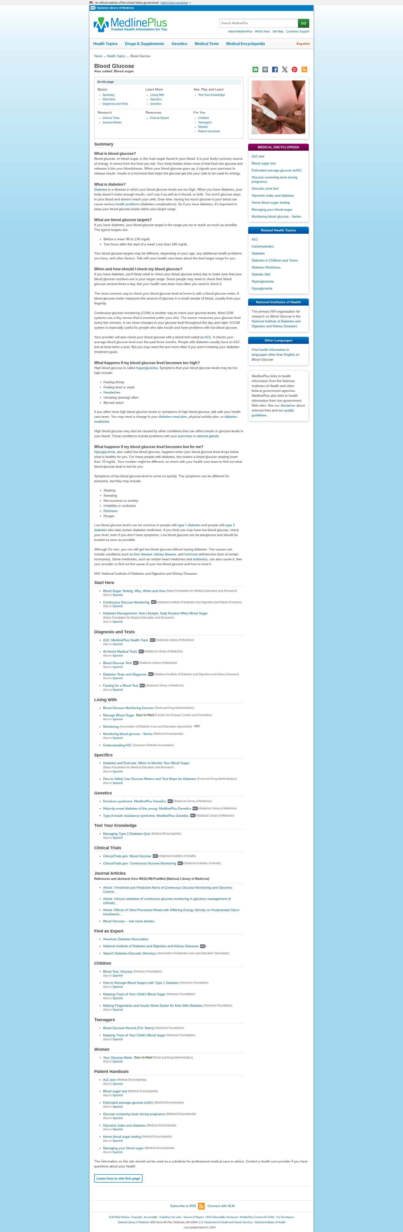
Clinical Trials (111, 118)
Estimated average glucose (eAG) (128, 1102)
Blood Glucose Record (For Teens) (128, 1028)
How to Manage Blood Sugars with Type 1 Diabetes (141, 983)
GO (303, 23)
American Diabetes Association (126, 939)
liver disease (143, 554)
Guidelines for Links (170, 1217)
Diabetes (100, 189)
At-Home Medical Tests (120, 651)
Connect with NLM (221, 1206)
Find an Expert (159, 118)
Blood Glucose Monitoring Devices (128, 708)
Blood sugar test (115, 1091)
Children (203, 118)
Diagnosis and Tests (115, 103)
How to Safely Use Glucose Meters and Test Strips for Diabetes (149, 779)
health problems (127, 204)
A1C (208, 337)
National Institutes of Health (269, 1222)
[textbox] (259, 23)
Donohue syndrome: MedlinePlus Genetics (134, 801)
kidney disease (165, 554)
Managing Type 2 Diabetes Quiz (126, 833)
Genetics (179, 44)
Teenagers (205, 122)
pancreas (185, 436)
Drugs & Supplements (144, 44)
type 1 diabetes (189, 525)
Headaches (112, 392)
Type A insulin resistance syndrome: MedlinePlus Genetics (146, 815)
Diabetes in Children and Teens (275, 260)
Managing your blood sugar (123, 1148)
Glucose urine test (265, 188)
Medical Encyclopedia (245, 44)
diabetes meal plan (173, 416)
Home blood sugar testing (122, 1136)
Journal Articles (112, 122)
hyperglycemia (147, 368)
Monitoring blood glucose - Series (128, 734)
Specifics (156, 99)
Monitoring (111, 726)
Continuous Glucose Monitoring (126, 602)
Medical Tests (207, 44)
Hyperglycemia (263, 281)
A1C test (109, 1080)
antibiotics (200, 559)
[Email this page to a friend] (255, 69)
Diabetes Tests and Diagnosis (125, 674)
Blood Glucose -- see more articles (128, 921)
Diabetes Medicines (266, 267)
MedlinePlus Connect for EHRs (257, 1217)
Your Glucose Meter (117, 1057)
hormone (191, 554)
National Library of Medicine (115, 8)
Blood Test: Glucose (117, 971)
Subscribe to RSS (183, 1206)
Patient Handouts (209, 131)
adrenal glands (208, 436)
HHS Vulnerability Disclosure (222, 1217)
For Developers (285, 1217)
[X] (284, 69)
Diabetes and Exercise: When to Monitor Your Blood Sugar (146, 763)
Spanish (117, 595)
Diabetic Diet (261, 274)
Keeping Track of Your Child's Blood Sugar (134, 994)
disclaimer (288, 405)
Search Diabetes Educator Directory (129, 953)
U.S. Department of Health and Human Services (226, 1222)
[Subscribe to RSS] (304, 69)
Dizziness (111, 511)
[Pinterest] (294, 69)
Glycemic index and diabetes (124, 1125)
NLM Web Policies (119, 1217)
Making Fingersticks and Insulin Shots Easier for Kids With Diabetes (153, 1005)
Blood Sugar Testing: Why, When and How (134, 591)
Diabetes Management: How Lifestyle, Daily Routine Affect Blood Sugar (155, 613)
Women (203, 127)
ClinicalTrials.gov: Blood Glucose (127, 856)
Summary (108, 95)
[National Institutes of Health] (93, 8)
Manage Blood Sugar (118, 715)
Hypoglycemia (104, 452)
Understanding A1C (117, 745)
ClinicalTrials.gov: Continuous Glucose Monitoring (139, 863)
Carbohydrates (263, 246)
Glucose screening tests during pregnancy (134, 1114)
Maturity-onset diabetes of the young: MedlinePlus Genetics (147, 808)
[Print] (265, 69)
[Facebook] (275, 69)
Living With (157, 95)
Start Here (108, 99)
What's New (262, 31)
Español (303, 43)
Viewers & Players (193, 1217)
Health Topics (105, 44)
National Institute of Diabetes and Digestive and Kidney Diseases (150, 946)
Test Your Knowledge (211, 95)
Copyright (136, 1217)
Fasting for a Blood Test (120, 685)
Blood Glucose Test (117, 663)
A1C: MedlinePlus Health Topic (125, 640)
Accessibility (151, 1217)
